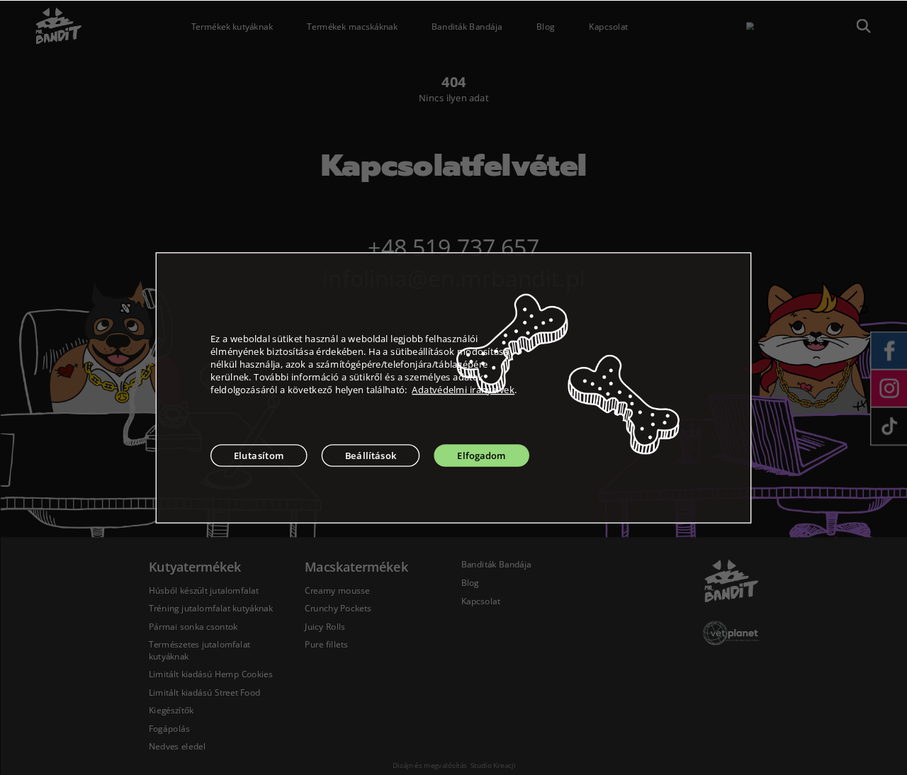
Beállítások (371, 455)
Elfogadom (481, 455)
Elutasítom (259, 455)
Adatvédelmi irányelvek (463, 389)
